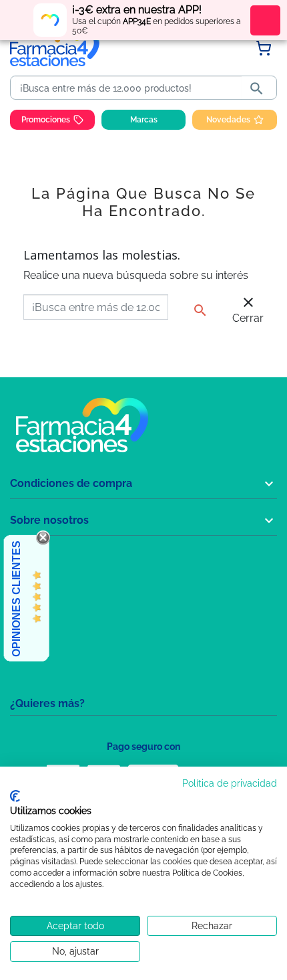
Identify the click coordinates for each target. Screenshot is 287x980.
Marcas (144, 119)
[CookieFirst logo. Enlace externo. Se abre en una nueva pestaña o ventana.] (15, 796)
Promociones (45, 119)
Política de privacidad (229, 783)
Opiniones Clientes (16, 599)
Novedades (228, 119)
